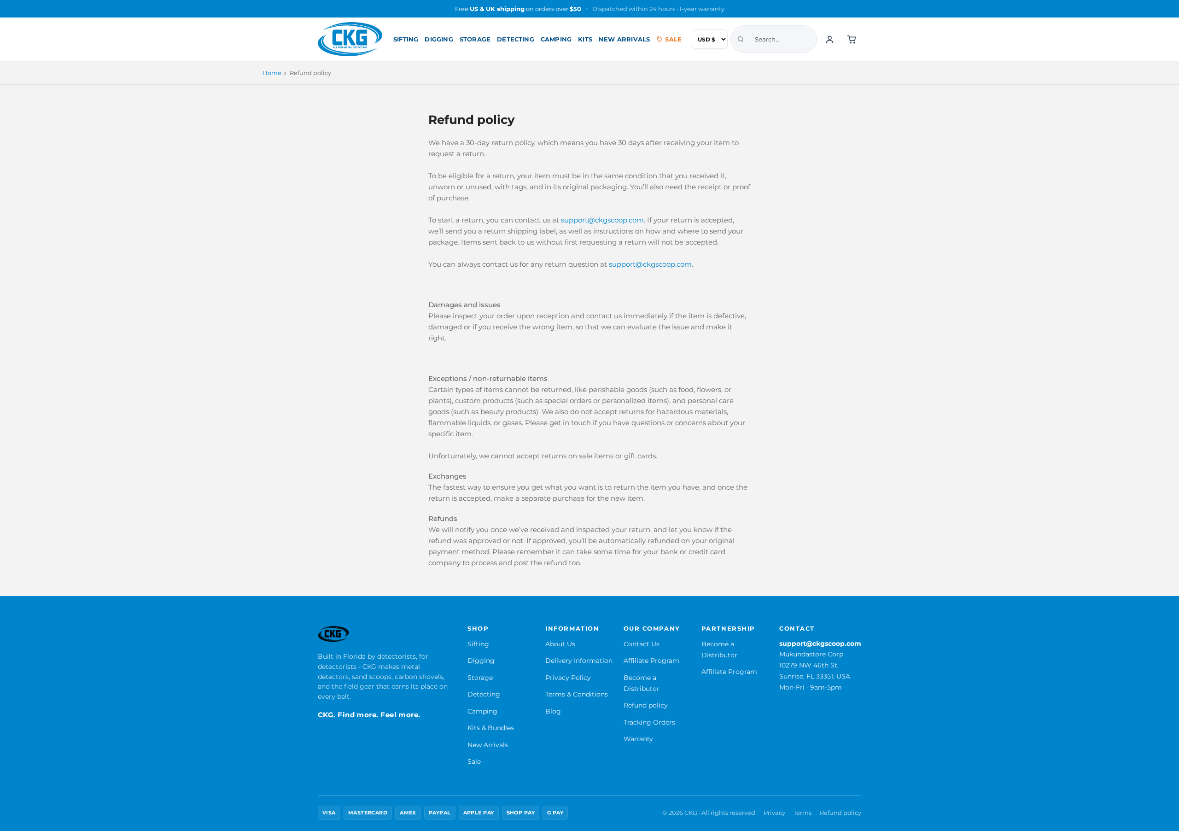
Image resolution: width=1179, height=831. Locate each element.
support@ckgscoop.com (820, 643)
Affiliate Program (651, 660)
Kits (585, 39)
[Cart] (851, 39)
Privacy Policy (568, 677)
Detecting (515, 39)
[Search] (740, 39)
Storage (475, 39)
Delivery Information (579, 660)
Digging (439, 39)
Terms (802, 812)
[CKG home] (350, 39)
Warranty (638, 739)
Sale (673, 39)
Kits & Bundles (490, 728)
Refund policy (646, 705)
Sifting (405, 39)
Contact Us (642, 644)
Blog (553, 711)
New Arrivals (624, 39)
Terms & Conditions (576, 694)
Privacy (774, 812)
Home (272, 72)
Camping (556, 39)
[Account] (829, 39)
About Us (560, 644)
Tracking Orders (649, 722)
